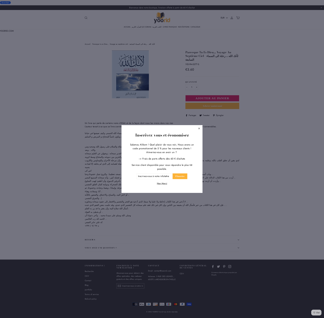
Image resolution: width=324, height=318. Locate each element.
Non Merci (162, 183)
